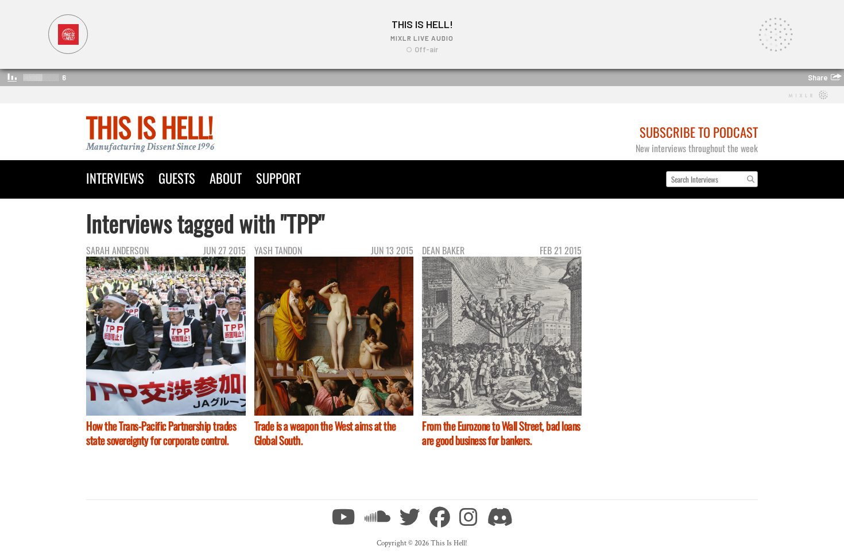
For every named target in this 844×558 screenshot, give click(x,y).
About (226, 177)
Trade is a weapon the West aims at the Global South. (325, 432)
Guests (176, 177)
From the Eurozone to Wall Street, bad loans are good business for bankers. (501, 432)
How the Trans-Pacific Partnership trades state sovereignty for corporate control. (161, 432)
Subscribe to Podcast (699, 131)
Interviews (115, 177)
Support (278, 177)
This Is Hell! (149, 126)
